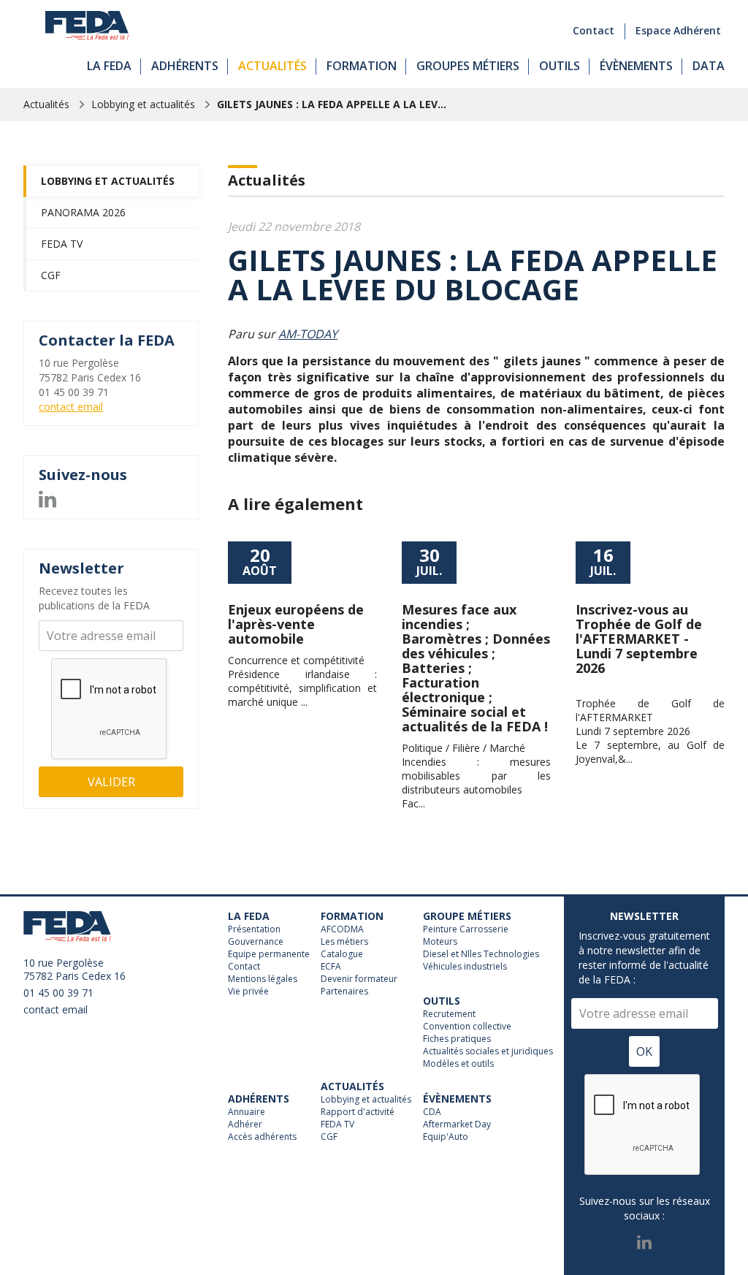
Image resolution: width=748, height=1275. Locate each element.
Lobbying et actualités (143, 104)
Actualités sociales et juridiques (488, 1051)
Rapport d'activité (357, 1112)
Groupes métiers (467, 66)
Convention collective (467, 1026)
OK (644, 1051)
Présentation (254, 929)
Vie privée (248, 991)
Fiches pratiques (457, 1039)
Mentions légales (262, 979)
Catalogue (342, 954)
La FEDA (109, 66)
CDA (432, 1112)
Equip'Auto (445, 1137)
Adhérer (245, 1124)
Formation (362, 66)
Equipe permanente (269, 954)
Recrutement (449, 1014)
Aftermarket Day (457, 1124)
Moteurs (440, 941)
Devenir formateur (359, 979)
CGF (51, 275)
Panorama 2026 (83, 212)
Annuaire (246, 1112)
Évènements (636, 66)
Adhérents (184, 66)
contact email (71, 407)
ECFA (331, 966)
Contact (593, 30)
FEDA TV (62, 244)
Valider (111, 782)
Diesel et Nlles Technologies (481, 954)
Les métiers (344, 941)
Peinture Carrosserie (465, 929)
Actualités (272, 66)
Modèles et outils (458, 1063)
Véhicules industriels (465, 966)
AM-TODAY (307, 334)
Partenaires (344, 991)
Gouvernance (255, 941)
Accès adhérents (262, 1137)
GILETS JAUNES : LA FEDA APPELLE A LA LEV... (331, 104)
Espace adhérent (678, 30)
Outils (559, 66)
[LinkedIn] (47, 497)
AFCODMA (342, 929)
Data (708, 66)
